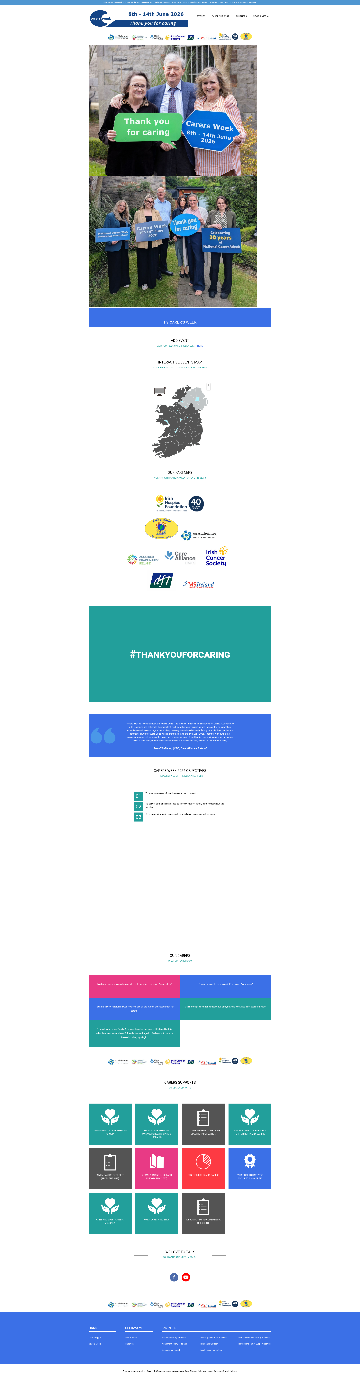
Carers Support (95, 1338)
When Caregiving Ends (157, 1219)
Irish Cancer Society (209, 1344)
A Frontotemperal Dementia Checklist (203, 1221)
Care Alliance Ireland (171, 1350)
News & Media (261, 16)
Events (201, 16)
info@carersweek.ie (162, 1371)
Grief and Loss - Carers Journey (110, 1221)
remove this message (247, 2)
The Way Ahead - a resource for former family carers (250, 1132)
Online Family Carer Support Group (110, 1132)
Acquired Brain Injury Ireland (174, 1338)
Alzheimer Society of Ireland (174, 1344)
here (200, 345)
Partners (241, 16)
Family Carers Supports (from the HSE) (110, 1177)
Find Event (129, 1344)
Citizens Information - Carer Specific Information (203, 1132)
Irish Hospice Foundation (211, 1350)
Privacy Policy (223, 2)
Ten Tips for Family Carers (203, 1175)
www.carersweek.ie (136, 1371)
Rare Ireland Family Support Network (254, 1344)
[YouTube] (186, 1282)
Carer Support (220, 16)
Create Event (131, 1338)
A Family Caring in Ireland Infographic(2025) (156, 1177)
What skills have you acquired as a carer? (250, 1177)
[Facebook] (174, 1282)
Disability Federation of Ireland (213, 1338)
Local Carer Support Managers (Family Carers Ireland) (156, 1134)
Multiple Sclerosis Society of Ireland (254, 1338)
